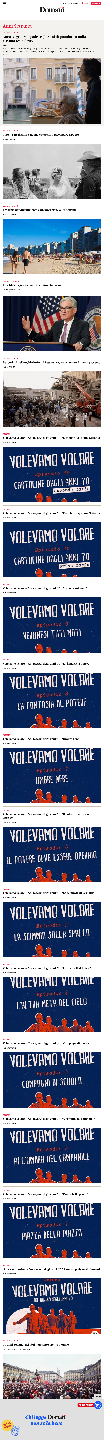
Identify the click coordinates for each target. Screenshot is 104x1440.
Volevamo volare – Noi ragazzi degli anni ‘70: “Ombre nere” (41, 739)
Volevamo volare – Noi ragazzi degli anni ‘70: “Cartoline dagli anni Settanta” (52, 437)
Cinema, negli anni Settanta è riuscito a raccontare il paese (41, 134)
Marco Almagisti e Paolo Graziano (16, 1349)
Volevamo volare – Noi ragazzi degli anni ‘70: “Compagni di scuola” (46, 1043)
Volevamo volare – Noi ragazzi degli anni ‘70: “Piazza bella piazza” (45, 1194)
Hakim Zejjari (8, 45)
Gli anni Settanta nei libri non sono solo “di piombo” (36, 1344)
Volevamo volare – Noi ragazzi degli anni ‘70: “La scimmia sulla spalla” (48, 893)
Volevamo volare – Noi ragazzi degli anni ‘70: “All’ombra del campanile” (49, 1118)
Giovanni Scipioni (9, 139)
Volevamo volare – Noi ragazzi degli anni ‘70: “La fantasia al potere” (46, 663)
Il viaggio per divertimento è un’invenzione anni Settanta (40, 210)
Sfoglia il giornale (70, 3)
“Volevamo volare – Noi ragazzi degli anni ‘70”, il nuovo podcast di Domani (51, 1269)
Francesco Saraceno (11, 290)
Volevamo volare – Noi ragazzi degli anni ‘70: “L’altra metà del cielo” (47, 968)
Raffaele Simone (9, 214)
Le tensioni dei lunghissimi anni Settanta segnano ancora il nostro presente (51, 362)
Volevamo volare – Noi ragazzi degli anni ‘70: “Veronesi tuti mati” (45, 588)
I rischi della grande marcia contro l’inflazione (33, 285)
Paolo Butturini (9, 442)
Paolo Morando (9, 367)
